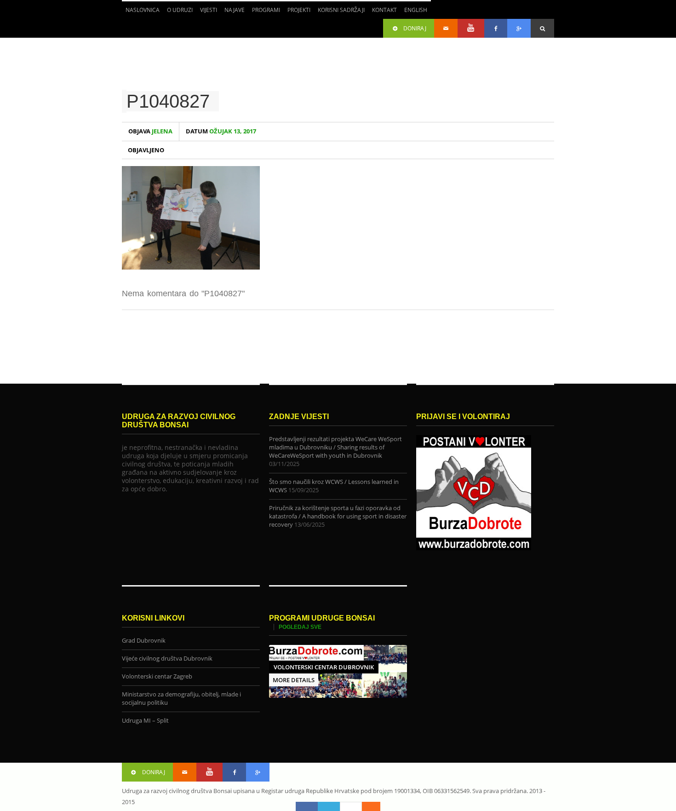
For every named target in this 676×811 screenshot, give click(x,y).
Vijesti (208, 10)
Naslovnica (143, 10)
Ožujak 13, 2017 (221, 131)
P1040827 (168, 101)
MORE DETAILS (294, 680)
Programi (264, 12)
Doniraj (414, 28)
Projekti (297, 12)
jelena (150, 131)
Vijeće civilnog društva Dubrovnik (167, 658)
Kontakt (384, 10)
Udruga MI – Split (145, 721)
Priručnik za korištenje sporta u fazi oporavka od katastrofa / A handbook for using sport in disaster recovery (338, 516)
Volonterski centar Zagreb (157, 676)
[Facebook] (307, 806)
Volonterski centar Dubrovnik (324, 667)
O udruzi (178, 12)
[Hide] (375, 806)
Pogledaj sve (300, 627)
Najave (234, 10)
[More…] (366, 806)
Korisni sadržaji (341, 10)
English (414, 12)
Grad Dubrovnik (144, 640)
